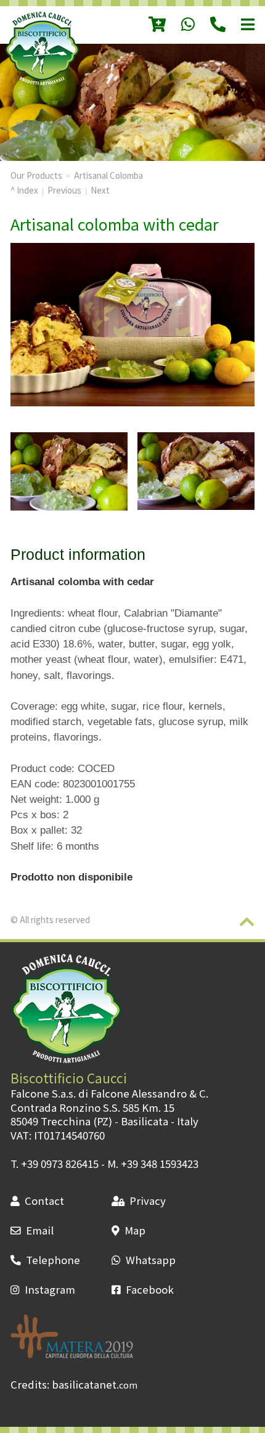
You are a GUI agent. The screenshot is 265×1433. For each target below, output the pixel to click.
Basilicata (144, 1121)
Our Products (36, 175)
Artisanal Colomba (108, 175)
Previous (64, 190)
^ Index (24, 190)
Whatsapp (151, 1259)
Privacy (147, 1200)
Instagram (50, 1289)
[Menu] (240, 25)
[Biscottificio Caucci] (42, 80)
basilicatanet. (94, 1384)
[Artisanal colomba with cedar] (69, 471)
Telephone (53, 1259)
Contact (44, 1200)
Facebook (150, 1289)
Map (134, 1230)
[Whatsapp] (180, 25)
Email (40, 1230)
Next (100, 190)
